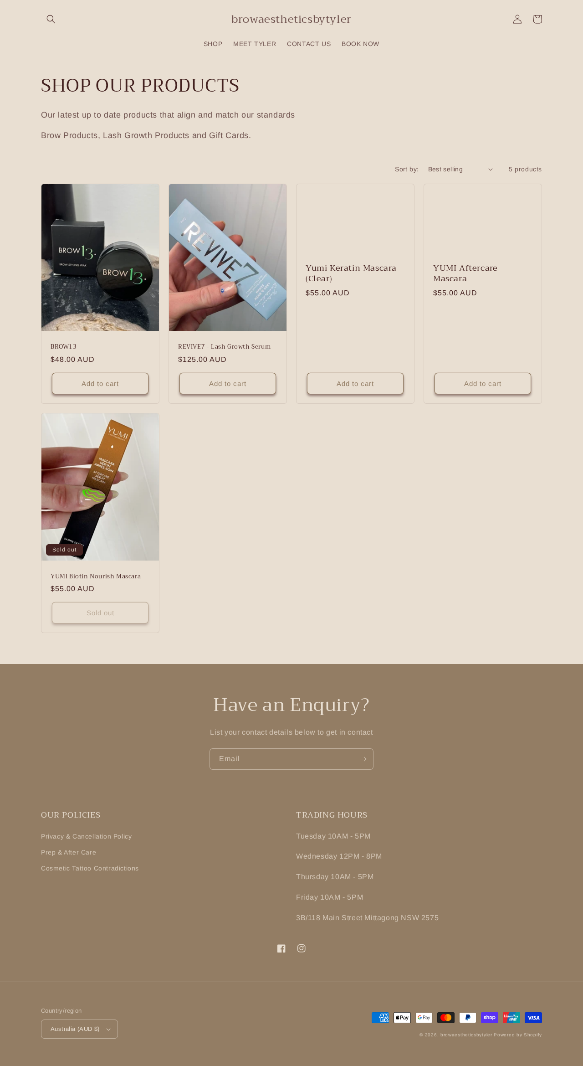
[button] (51, 19)
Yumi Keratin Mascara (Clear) (351, 273)
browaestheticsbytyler (466, 1034)
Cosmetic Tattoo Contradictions (90, 868)
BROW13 (64, 347)
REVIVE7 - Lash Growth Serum (224, 347)
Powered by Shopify (518, 1034)
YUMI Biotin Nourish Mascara (96, 577)
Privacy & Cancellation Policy (86, 836)
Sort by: (407, 169)
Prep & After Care (68, 852)
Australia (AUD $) (75, 1028)
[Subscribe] (363, 759)
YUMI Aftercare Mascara (465, 273)
